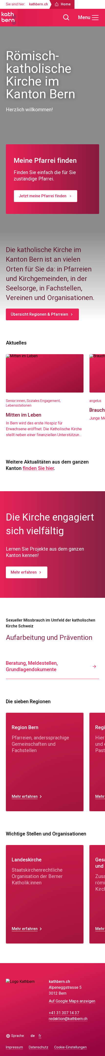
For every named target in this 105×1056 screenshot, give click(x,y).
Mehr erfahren (24, 572)
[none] (45, 762)
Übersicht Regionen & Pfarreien (39, 314)
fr (40, 1036)
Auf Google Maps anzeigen (72, 1001)
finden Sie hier (38, 468)
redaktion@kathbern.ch (68, 1019)
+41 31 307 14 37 (64, 1013)
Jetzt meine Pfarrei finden (42, 196)
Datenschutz (38, 1047)
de (33, 1036)
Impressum (14, 1047)
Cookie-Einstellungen (70, 1047)
